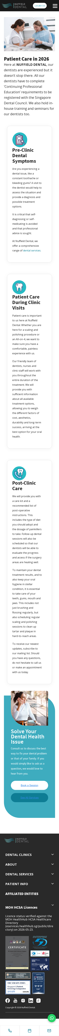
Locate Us (40, 5)
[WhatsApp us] (52, 1018)
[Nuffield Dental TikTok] (38, 1000)
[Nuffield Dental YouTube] (15, 1000)
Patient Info (16, 884)
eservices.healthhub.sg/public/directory (29, 927)
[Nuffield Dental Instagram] (23, 1000)
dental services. (32, 250)
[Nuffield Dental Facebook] (7, 1000)
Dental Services (19, 874)
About (11, 864)
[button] (21, 894)
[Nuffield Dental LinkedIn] (30, 1000)
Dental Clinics (18, 855)
